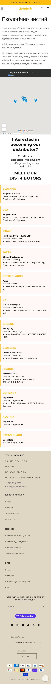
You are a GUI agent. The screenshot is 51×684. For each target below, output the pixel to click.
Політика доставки (13, 547)
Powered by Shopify (33, 679)
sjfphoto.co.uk (17, 307)
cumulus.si (16, 355)
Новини (8, 570)
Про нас (9, 507)
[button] (42, 8)
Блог (7, 587)
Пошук (8, 502)
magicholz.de (17, 400)
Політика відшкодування (16, 542)
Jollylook (20, 679)
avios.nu (15, 283)
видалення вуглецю (11, 47)
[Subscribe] (43, 607)
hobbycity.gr (16, 331)
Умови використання (14, 553)
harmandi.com (17, 376)
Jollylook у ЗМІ (12, 513)
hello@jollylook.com (15, 486)
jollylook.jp (15, 259)
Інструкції (9, 576)
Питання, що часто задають (18, 581)
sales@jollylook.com (18, 199)
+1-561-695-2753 (13, 483)
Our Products (12, 519)
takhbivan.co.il (17, 238)
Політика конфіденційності (17, 536)
